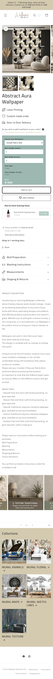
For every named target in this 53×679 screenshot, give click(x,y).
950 (10, 182)
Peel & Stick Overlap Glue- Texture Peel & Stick (26, 212)
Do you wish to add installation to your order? (21, 129)
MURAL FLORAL (36, 567)
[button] (5, 15)
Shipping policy (34, 673)
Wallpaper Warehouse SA (17, 669)
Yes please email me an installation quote (23, 132)
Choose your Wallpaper (14, 139)
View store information (14, 234)
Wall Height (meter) (13, 148)
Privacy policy (45, 669)
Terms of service (21, 673)
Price (7, 180)
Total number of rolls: (13, 172)
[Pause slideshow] (50, 525)
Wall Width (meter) (12, 157)
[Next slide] (32, 525)
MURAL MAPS (10, 602)
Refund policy (33, 669)
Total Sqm (9, 166)
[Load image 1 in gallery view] (10, 83)
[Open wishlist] (39, 15)
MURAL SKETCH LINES (36, 603)
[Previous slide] (21, 525)
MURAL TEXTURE (13, 636)
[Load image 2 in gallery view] (26, 83)
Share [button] (7, 247)
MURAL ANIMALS (13, 567)
